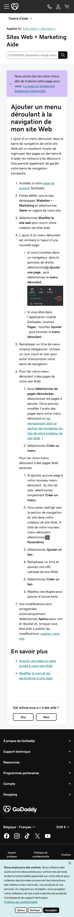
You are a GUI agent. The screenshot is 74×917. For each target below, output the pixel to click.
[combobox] (32, 55)
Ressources (11, 762)
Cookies (66, 854)
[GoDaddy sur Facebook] (6, 838)
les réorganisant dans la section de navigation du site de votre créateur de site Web (45, 428)
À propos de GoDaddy (19, 740)
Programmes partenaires (21, 773)
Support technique (16, 751)
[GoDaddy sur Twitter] (37, 838)
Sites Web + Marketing (39, 28)
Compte (9, 783)
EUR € (61, 827)
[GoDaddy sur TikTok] (27, 838)
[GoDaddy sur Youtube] (47, 838)
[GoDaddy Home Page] (20, 809)
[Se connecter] (58, 7)
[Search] (62, 55)
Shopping (10, 794)
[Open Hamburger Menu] (5, 6)
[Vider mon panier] (67, 6)
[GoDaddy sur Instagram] (17, 838)
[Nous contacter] (49, 7)
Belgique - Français (17, 827)
